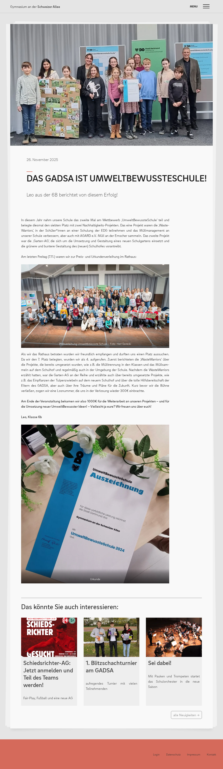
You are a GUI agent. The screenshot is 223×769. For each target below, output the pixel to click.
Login (156, 754)
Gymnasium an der (35, 6)
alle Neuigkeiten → (186, 715)
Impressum (193, 754)
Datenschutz (173, 754)
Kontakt (211, 754)
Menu (194, 6)
